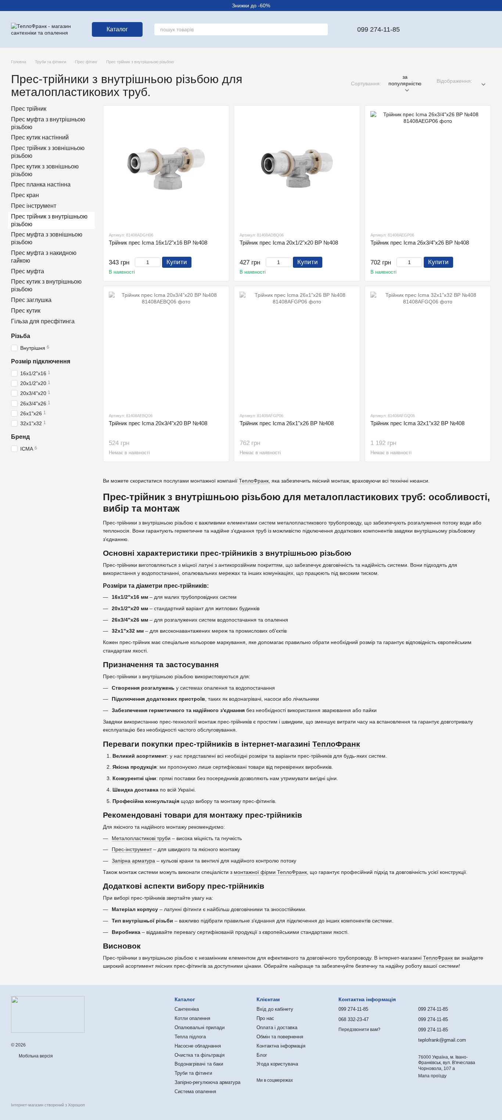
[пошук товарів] (322, 29)
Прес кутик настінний (40, 138)
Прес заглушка (31, 300)
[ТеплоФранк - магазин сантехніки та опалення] (48, 1014)
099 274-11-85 (378, 29)
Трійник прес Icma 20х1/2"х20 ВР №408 (289, 242)
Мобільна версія (35, 1056)
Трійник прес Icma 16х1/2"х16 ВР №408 (158, 242)
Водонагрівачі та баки (199, 1064)
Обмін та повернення (280, 1036)
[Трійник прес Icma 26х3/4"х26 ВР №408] (427, 168)
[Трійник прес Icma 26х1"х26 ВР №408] (297, 349)
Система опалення (195, 1091)
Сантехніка (187, 1009)
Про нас (265, 1018)
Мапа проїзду (432, 1075)
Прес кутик (25, 310)
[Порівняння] (447, 29)
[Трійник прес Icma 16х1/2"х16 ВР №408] (166, 168)
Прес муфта (27, 271)
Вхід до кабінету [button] (275, 1009)
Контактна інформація (281, 1046)
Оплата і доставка (277, 1027)
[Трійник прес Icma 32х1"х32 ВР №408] (427, 349)
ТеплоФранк (254, 481)
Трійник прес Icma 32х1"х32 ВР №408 (417, 423)
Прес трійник (28, 109)
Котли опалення (192, 1018)
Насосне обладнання (198, 1046)
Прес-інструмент (132, 849)
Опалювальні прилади (200, 1027)
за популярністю (405, 80)
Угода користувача (277, 1064)
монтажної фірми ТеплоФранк (270, 872)
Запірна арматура (133, 861)
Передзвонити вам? (359, 1029)
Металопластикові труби (141, 838)
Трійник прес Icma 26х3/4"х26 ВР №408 (419, 242)
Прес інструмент (33, 206)
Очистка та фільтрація (200, 1055)
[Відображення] (481, 81)
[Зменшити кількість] (138, 262)
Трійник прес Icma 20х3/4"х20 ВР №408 (158, 423)
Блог (262, 1055)
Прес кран (25, 195)
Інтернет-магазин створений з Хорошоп (48, 1105)
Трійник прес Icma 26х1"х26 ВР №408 (287, 423)
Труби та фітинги (193, 1073)
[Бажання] (428, 29)
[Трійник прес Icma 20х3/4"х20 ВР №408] (166, 349)
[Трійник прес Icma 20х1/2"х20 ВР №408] (297, 168)
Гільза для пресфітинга (43, 321)
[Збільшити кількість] (157, 262)
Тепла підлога (190, 1036)
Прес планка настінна (41, 185)
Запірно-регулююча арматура (207, 1082)
